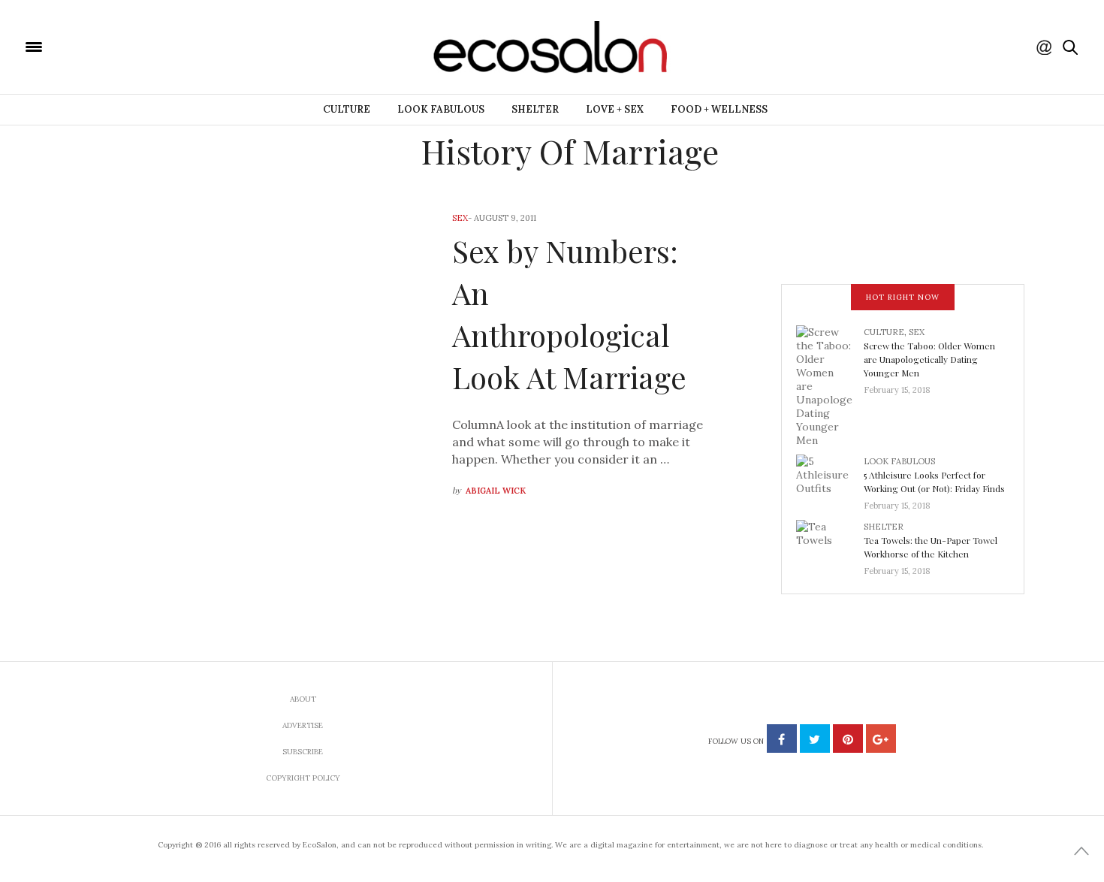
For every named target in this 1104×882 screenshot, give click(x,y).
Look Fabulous (440, 109)
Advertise (302, 725)
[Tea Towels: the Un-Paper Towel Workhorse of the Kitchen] (830, 544)
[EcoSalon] (124, 45)
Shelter (535, 109)
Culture (346, 109)
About (303, 699)
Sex (460, 218)
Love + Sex (615, 109)
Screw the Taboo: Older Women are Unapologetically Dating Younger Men (929, 359)
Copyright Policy (303, 778)
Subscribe (302, 752)
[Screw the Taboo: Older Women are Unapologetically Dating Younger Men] (830, 384)
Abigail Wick (496, 490)
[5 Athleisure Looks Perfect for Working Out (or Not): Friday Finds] (830, 478)
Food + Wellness (719, 109)
